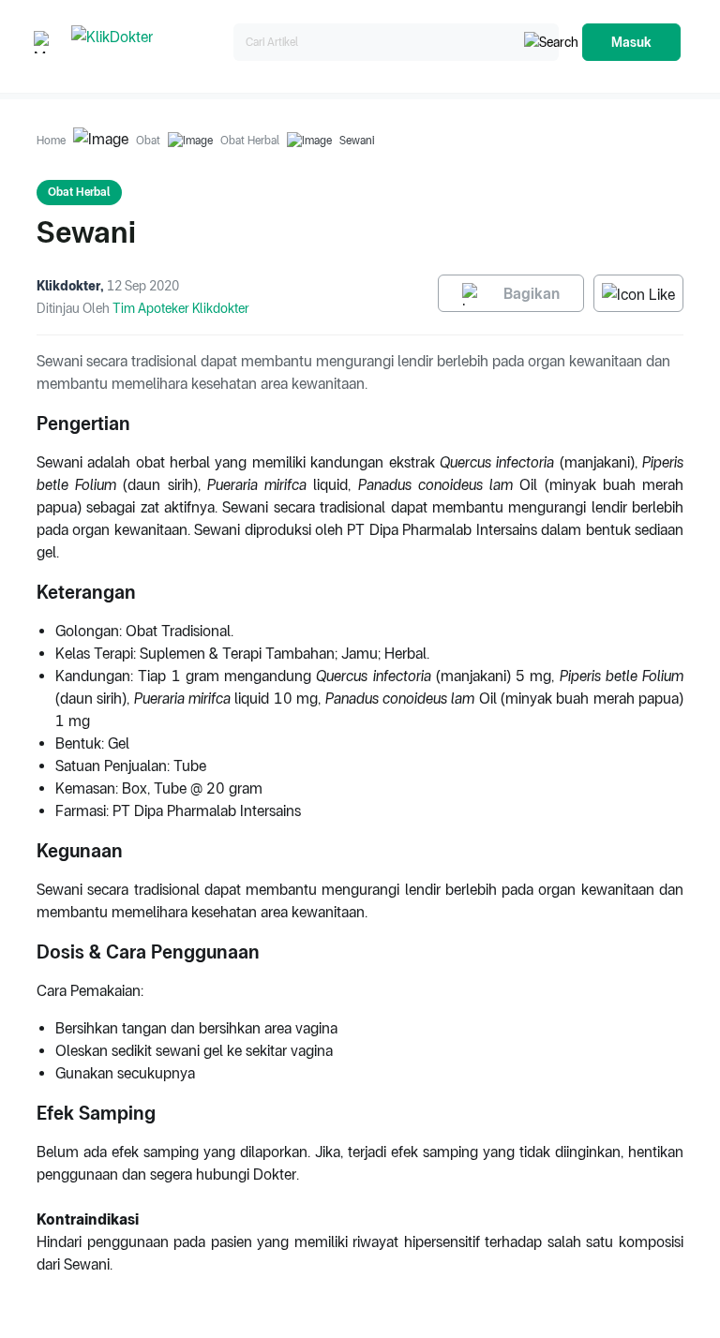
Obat (148, 140)
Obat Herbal (249, 140)
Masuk (631, 42)
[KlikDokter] (148, 42)
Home (51, 140)
